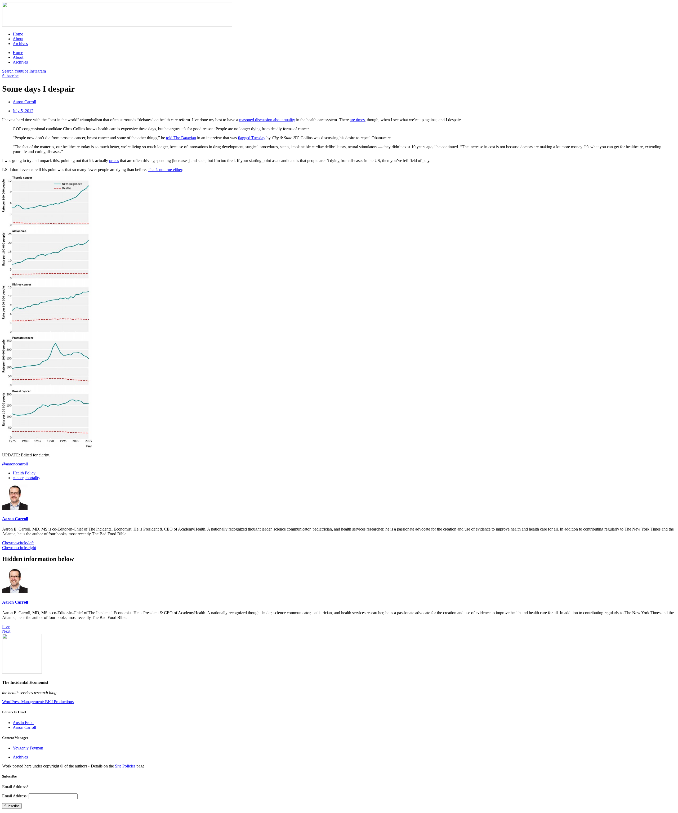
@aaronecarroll (15, 464)
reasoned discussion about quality (267, 120)
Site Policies (125, 766)
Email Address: (15, 796)
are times (357, 120)
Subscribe (12, 806)
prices (114, 160)
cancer (18, 477)
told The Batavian (181, 138)
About (18, 39)
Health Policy (24, 473)
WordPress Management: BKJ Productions (38, 701)
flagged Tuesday (251, 138)
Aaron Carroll (15, 518)
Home (18, 34)
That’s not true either (165, 169)
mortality (32, 477)
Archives (20, 43)
